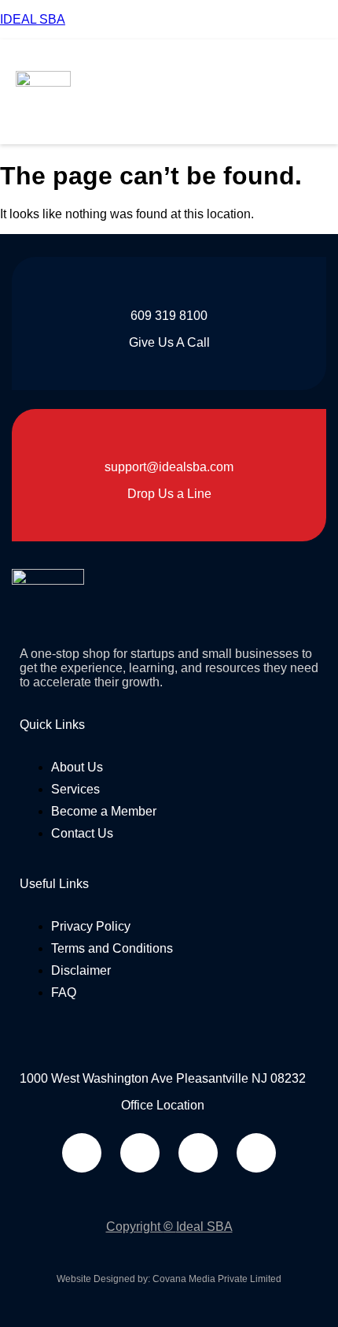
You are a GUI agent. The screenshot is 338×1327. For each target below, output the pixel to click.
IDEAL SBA (32, 19)
